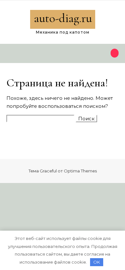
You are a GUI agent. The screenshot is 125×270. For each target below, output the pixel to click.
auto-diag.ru (63, 18)
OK (96, 262)
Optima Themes (80, 170)
